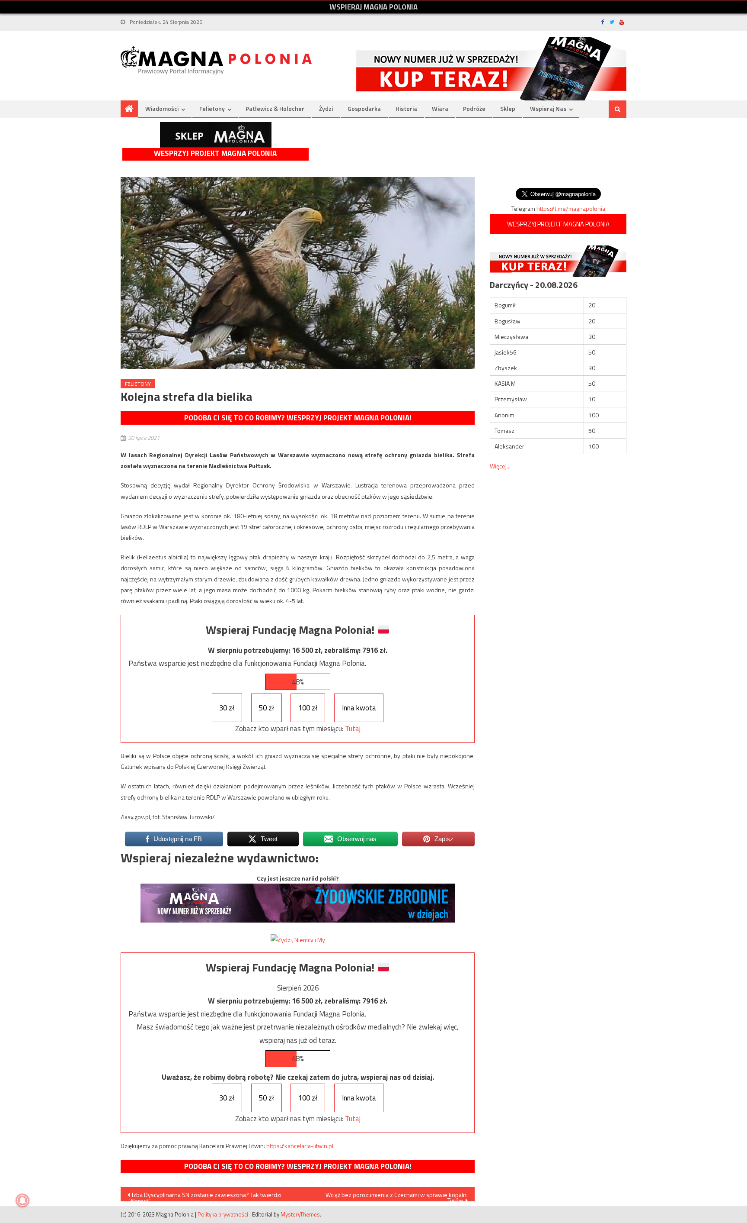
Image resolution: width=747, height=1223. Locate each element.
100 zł (307, 707)
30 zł (226, 707)
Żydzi (326, 108)
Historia (406, 108)
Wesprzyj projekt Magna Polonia (215, 153)
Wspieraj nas (548, 108)
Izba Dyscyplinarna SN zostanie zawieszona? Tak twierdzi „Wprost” (204, 1195)
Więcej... (500, 466)
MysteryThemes (300, 1214)
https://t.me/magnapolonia (570, 208)
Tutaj (353, 728)
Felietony (212, 108)
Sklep (507, 108)
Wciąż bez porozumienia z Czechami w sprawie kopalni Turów (397, 1195)
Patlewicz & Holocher (275, 108)
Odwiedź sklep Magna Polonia (215, 135)
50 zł (266, 707)
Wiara (440, 108)
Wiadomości (162, 108)
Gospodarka (364, 108)
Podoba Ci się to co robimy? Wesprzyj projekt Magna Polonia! (297, 417)
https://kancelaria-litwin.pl (299, 1145)
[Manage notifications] (22, 1200)
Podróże (474, 108)
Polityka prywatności (223, 1214)
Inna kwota (359, 707)
